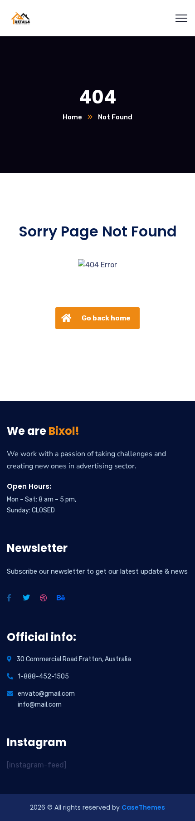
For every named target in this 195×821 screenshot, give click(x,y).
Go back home (106, 318)
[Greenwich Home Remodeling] (20, 17)
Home (72, 117)
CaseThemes (143, 807)
